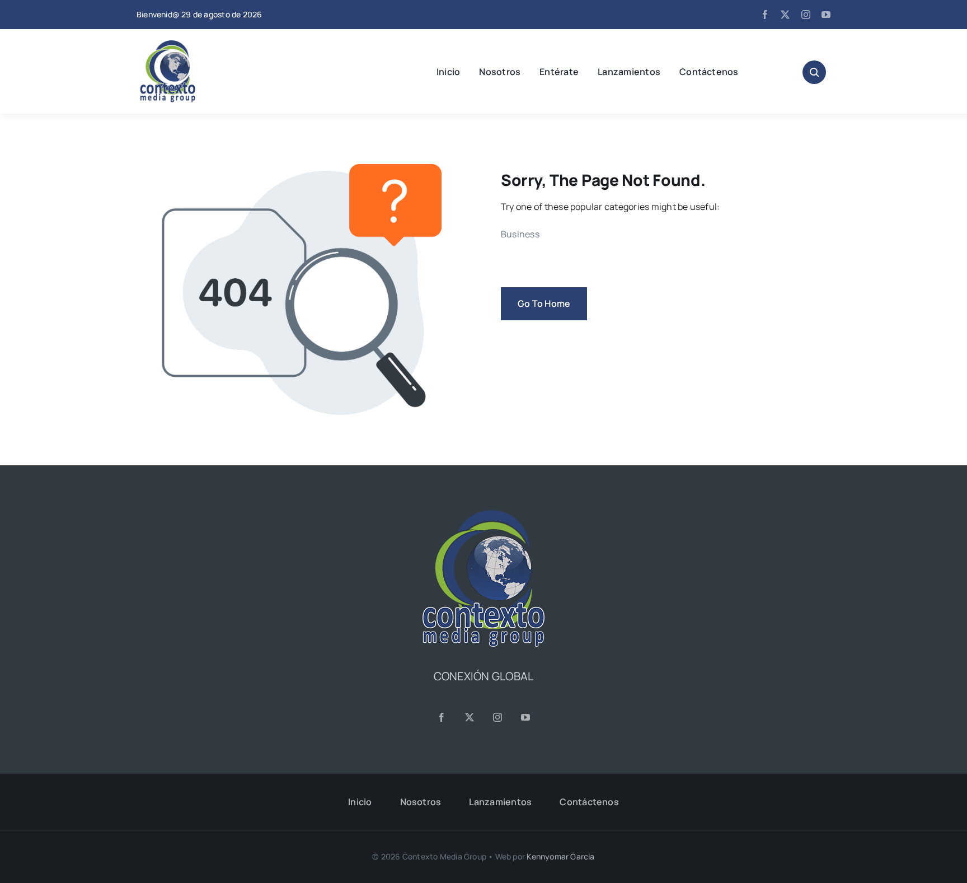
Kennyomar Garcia (560, 856)
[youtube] (826, 14)
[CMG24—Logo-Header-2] (195, 45)
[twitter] (785, 14)
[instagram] (805, 14)
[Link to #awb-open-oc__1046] (814, 72)
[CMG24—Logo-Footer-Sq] (483, 514)
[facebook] (765, 14)
